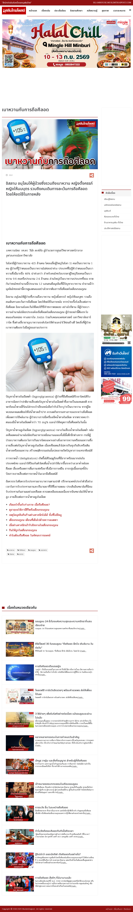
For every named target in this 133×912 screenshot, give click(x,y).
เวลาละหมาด (119, 10)
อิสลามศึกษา (76, 10)
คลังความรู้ (92, 10)
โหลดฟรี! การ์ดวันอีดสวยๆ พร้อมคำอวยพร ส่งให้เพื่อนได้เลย (63, 692)
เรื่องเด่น (45, 10)
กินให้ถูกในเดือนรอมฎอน (23, 530)
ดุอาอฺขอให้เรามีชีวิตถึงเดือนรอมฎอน (29, 510)
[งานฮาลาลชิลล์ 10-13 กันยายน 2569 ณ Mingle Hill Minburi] (66, 43)
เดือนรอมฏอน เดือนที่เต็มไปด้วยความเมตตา (33, 520)
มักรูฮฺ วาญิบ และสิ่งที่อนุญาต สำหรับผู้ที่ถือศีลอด (61, 761)
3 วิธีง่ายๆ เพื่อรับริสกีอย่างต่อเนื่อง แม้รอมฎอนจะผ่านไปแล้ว (63, 716)
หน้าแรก (33, 10)
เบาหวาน (11, 550)
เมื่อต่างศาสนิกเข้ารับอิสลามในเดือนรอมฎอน (33, 525)
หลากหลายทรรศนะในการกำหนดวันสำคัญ (57, 737)
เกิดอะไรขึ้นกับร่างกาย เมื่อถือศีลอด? (29, 504)
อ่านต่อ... (82, 628)
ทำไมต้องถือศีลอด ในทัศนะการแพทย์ (29, 535)
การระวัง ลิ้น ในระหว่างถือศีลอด (51, 807)
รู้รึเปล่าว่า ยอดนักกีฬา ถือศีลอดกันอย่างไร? (58, 854)
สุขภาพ (105, 10)
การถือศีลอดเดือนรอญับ (48, 666)
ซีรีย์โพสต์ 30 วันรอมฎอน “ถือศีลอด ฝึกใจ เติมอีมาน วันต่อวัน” (64, 646)
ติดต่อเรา (127, 909)
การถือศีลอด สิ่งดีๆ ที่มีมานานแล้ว (53, 878)
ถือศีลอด (22, 550)
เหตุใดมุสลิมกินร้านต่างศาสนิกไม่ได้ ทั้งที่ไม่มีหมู (35, 515)
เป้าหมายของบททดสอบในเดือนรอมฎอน (56, 784)
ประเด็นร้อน (60, 10)
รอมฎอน (33, 550)
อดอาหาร (44, 550)
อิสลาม (12, 554)
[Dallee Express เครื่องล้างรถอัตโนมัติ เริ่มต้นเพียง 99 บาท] (116, 391)
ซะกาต (21, 554)
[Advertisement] (66, 86)
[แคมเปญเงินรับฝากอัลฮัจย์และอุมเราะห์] (116, 330)
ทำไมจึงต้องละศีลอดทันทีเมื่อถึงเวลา (54, 831)
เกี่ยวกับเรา (118, 909)
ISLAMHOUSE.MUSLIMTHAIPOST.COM (112, 2)
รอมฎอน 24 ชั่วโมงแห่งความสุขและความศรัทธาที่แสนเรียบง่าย (63, 623)
